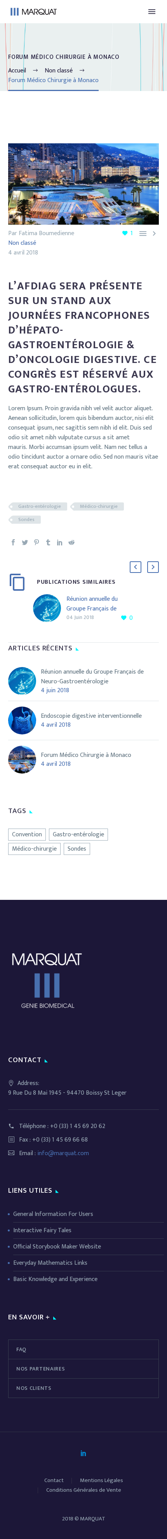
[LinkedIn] (60, 542)
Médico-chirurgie (99, 506)
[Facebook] (13, 542)
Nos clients (34, 1388)
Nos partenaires (40, 1368)
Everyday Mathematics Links (50, 1263)
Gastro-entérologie (39, 506)
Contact (54, 1481)
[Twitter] (25, 542)
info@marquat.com (63, 1153)
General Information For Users (53, 1214)
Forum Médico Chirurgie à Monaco (86, 755)
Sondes (26, 520)
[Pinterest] (36, 542)
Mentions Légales (101, 1481)
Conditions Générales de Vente (83, 1490)
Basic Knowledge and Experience (55, 1279)
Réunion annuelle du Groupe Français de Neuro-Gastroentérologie (100, 609)
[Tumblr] (48, 542)
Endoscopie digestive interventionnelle (91, 716)
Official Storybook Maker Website (57, 1247)
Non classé (22, 243)
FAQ (21, 1349)
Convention (27, 834)
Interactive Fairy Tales (42, 1230)
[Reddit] (71, 542)
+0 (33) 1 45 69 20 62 (77, 1126)
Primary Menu (152, 11)
